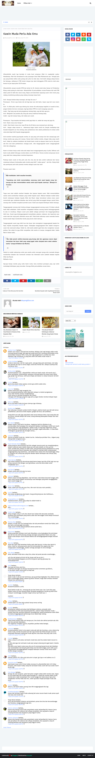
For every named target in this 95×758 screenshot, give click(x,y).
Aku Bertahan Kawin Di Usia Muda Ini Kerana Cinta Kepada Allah (11, 332)
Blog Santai (11, 532)
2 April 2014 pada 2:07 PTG (15, 659)
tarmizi (10, 492)
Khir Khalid (11, 423)
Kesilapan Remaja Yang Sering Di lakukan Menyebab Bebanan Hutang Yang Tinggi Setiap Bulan (81, 161)
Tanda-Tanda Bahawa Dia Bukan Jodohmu (82, 170)
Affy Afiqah (11, 553)
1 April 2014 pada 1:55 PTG (15, 440)
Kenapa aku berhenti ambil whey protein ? (77, 364)
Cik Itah (10, 638)
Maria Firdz (11, 486)
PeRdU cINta (11, 512)
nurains (10, 685)
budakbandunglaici (13, 692)
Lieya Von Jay (12, 460)
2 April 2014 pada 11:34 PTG (16, 696)
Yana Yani (11, 389)
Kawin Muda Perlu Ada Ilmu (31, 330)
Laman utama (6, 28)
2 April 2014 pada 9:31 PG (15, 597)
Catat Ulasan (7, 727)
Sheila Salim (11, 371)
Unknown (10, 436)
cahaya (10, 601)
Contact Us (90, 755)
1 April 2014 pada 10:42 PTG (16, 549)
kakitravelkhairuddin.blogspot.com (18, 506)
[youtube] (78, 39)
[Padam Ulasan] (23, 358)
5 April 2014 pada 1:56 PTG (15, 704)
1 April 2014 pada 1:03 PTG (15, 419)
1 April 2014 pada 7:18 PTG (15, 502)
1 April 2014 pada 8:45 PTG (15, 539)
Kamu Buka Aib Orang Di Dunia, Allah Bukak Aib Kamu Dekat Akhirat (82, 197)
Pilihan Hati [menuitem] (27, 3)
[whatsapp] (83, 39)
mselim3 (10, 585)
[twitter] (73, 34)
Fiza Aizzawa (11, 672)
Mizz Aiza (10, 543)
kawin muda (14, 28)
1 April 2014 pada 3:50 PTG (15, 473)
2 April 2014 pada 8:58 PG (15, 581)
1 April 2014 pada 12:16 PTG (16, 385)
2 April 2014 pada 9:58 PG (15, 604)
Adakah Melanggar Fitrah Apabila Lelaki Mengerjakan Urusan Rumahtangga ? (81, 187)
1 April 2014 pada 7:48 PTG (15, 518)
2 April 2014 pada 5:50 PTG (15, 682)
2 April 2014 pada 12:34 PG (15, 572)
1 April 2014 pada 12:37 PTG (16, 398)
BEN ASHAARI (69, 363)
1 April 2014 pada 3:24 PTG (15, 466)
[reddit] (83, 34)
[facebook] (67, 34)
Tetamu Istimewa (13, 708)
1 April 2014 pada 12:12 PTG (16, 379)
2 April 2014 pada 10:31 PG (15, 625)
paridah (10, 607)
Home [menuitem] (19, 3)
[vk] (67, 39)
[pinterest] (89, 34)
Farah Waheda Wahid (14, 444)
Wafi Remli (11, 469)
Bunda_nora (11, 408)
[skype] (89, 39)
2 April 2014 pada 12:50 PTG (16, 635)
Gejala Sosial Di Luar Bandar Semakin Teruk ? (81, 226)
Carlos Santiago (12, 361)
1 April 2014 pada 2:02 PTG (15, 456)
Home (78, 755)
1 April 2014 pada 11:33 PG (15, 358)
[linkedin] (78, 34)
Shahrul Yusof (12, 350)
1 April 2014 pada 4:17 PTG (15, 482)
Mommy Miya (12, 522)
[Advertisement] (35, 13)
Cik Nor (10, 382)
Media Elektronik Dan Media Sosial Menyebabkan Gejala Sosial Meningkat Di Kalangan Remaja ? (81, 207)
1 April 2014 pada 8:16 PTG (15, 528)
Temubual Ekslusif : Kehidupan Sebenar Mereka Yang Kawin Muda (50, 332)
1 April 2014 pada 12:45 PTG (16, 405)
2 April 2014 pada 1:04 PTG (15, 652)
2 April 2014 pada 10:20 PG (15, 615)
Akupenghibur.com (10, 38)
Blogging (15, 755)
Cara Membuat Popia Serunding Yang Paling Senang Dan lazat (82, 178)
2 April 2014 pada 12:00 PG (15, 562)
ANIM (9, 565)
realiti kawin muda (17, 274)
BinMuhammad (12, 619)
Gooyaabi (29, 755)
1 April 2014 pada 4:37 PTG (15, 489)
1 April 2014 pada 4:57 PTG (15, 496)
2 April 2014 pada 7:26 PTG (15, 688)
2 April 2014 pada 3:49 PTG (15, 669)
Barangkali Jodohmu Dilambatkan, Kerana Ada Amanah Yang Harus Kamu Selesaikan (32, 22)
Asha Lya (10, 402)
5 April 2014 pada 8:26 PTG (15, 714)
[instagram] (73, 39)
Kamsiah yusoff (12, 662)
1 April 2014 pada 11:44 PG (15, 368)
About (84, 755)
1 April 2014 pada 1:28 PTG (15, 432)
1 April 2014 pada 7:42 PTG (15, 509)
